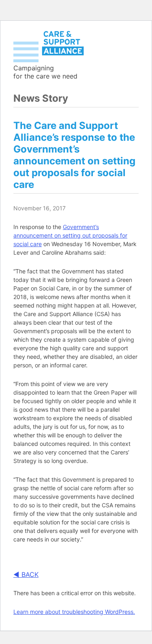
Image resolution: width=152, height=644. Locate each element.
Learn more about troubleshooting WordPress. (74, 611)
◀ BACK (26, 574)
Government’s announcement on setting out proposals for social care (70, 235)
